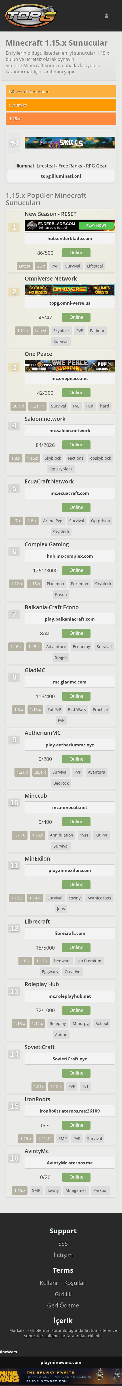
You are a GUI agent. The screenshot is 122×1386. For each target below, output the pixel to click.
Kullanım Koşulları (63, 1283)
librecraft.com (69, 933)
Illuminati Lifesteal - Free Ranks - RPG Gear (61, 166)
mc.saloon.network (69, 430)
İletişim (63, 1255)
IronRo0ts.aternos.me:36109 (70, 1111)
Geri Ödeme (63, 1305)
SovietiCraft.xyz (70, 1059)
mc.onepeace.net (69, 378)
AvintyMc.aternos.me (70, 1163)
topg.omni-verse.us (69, 303)
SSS (63, 1243)
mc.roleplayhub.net (70, 996)
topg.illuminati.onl (61, 176)
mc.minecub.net (69, 807)
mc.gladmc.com (70, 682)
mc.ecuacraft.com (70, 493)
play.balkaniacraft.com (70, 619)
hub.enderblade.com (69, 238)
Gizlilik (63, 1294)
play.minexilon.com (70, 870)
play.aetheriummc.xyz (70, 745)
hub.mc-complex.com (70, 556)
